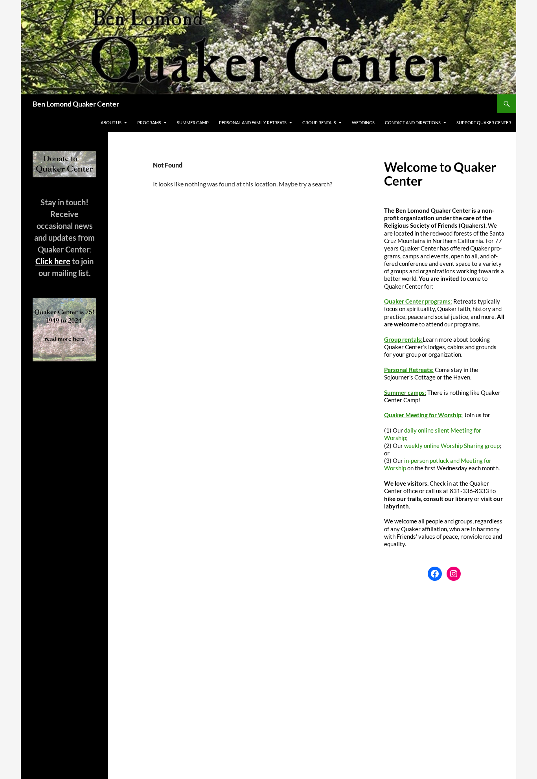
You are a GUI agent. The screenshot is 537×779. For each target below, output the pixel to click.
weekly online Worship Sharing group (452, 445)
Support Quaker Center (483, 122)
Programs (149, 122)
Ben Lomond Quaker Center (76, 103)
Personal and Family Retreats (253, 122)
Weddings (363, 122)
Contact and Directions (413, 122)
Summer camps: (405, 392)
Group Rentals (319, 122)
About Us (111, 122)
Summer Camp (193, 122)
